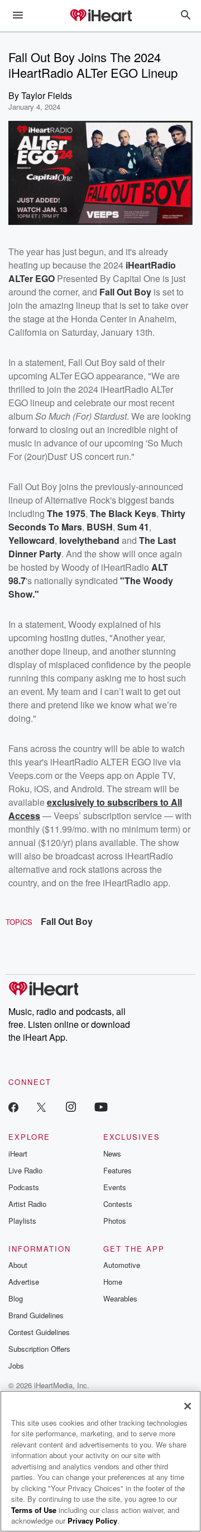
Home (112, 1281)
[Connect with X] (41, 1106)
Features (117, 1170)
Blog (15, 1298)
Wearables (120, 1298)
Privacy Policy (92, 1520)
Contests (117, 1204)
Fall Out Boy (67, 921)
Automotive (121, 1265)
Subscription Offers (39, 1348)
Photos (114, 1220)
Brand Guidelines (36, 1315)
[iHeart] (100, 16)
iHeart (17, 1153)
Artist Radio (27, 1204)
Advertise (23, 1281)
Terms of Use (33, 1510)
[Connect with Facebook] (13, 1106)
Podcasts (23, 1187)
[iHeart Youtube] (101, 1106)
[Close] (187, 1406)
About (17, 1265)
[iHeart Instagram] (71, 1106)
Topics (19, 922)
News (112, 1153)
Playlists (22, 1220)
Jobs (16, 1365)
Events (114, 1187)
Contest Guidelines (39, 1332)
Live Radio (25, 1170)
